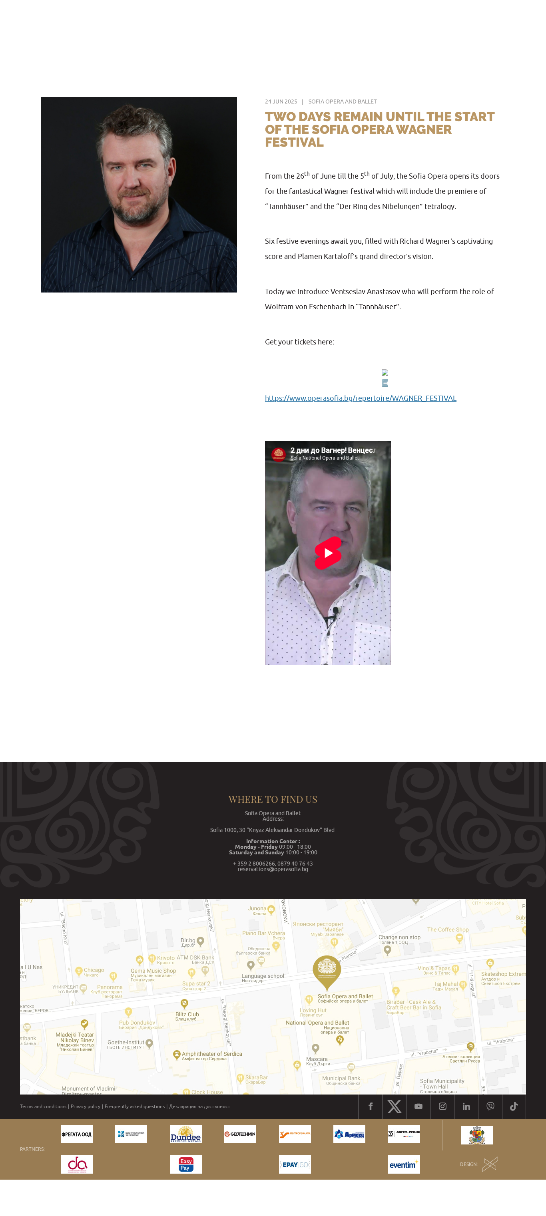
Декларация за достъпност (199, 1106)
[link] (360, 398)
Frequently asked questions (135, 1106)
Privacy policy (85, 1106)
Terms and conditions (43, 1106)
